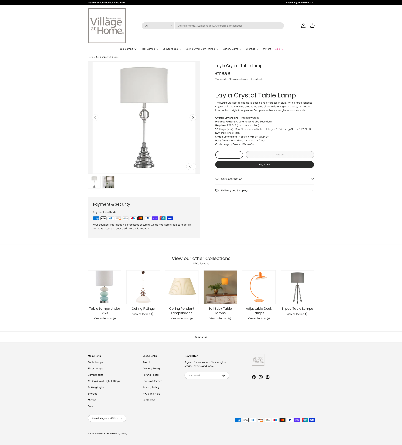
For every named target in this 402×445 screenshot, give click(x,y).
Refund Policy (150, 374)
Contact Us (148, 399)
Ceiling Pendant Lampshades (181, 310)
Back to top (201, 337)
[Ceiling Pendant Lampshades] (181, 287)
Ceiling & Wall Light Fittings (200, 49)
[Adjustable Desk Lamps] (258, 287)
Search (146, 362)
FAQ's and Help (151, 393)
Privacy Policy (150, 387)
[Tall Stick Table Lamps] (220, 287)
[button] (312, 25)
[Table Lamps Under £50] (104, 287)
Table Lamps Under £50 (104, 310)
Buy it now (264, 164)
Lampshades (170, 49)
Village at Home (102, 433)
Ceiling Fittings (143, 308)
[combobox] (213, 25)
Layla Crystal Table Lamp (107, 57)
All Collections (201, 263)
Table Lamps (125, 49)
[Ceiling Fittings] (143, 287)
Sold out (279, 154)
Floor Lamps (148, 49)
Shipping (233, 79)
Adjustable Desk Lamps (259, 310)
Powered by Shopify (118, 433)
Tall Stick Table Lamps (220, 310)
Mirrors (267, 49)
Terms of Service (152, 381)
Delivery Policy (151, 368)
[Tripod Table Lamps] (297, 287)
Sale (277, 49)
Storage (250, 49)
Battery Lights (230, 49)
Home (90, 57)
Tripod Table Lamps (297, 308)
